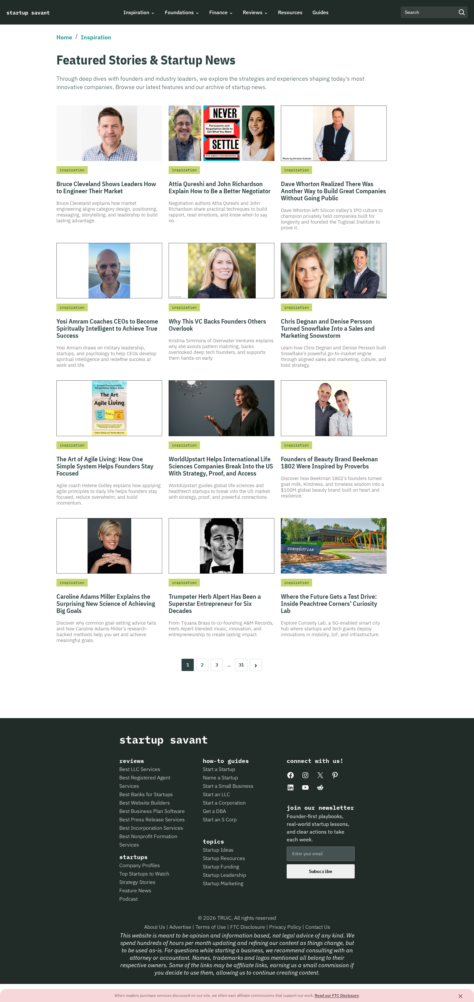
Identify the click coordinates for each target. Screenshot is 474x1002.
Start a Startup (219, 769)
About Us (155, 927)
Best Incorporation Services (151, 828)
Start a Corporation (224, 802)
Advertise (180, 927)
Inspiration (96, 37)
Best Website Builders (144, 802)
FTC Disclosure (248, 927)
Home (64, 37)
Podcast (128, 899)
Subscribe (320, 871)
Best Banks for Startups (146, 794)
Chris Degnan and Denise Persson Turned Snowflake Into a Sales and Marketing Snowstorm (328, 328)
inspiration (72, 170)
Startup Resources (224, 858)
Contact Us (317, 927)
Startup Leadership (224, 875)
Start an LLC (216, 794)
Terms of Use (211, 927)
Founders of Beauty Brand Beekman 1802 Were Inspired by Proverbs (329, 462)
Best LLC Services (139, 769)
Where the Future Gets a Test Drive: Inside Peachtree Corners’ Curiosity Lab (329, 603)
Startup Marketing (223, 883)
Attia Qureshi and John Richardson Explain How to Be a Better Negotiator (220, 187)
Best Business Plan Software (152, 811)
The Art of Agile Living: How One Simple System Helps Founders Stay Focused (104, 466)
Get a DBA (214, 811)
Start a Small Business (228, 786)
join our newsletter (320, 808)
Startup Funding (221, 866)
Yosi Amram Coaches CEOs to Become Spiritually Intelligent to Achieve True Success (107, 328)
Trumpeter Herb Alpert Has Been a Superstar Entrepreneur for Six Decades (215, 603)
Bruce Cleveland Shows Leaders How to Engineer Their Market (106, 187)
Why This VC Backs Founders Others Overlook (217, 325)
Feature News (135, 890)
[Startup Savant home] (28, 12)
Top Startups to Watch (144, 873)
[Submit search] (462, 12)
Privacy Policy (285, 927)
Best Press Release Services (152, 819)
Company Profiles (139, 865)
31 (241, 665)
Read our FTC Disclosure (337, 995)
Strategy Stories (137, 882)
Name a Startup (220, 777)
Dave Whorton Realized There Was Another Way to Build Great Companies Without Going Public (333, 190)
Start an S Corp (220, 819)
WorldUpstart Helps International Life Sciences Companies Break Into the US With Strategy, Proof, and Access (221, 466)
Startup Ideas (218, 850)
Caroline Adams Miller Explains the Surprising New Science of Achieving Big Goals (105, 603)
